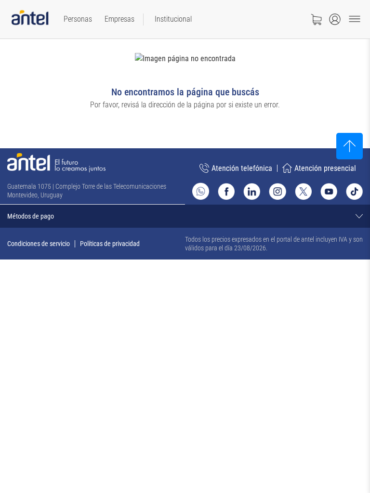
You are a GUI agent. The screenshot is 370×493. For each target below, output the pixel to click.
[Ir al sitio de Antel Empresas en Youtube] (328, 191)
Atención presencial (325, 168)
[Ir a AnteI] (30, 19)
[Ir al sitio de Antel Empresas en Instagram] (277, 191)
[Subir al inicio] (349, 146)
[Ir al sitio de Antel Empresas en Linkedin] (251, 191)
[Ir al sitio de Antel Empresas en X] (303, 191)
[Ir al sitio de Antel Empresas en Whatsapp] (200, 191)
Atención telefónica (241, 168)
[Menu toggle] (354, 19)
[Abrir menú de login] (335, 19)
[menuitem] (78, 19)
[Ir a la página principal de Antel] (56, 162)
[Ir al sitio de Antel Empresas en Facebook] (226, 191)
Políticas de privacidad (110, 243)
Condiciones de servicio (38, 243)
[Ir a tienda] (316, 19)
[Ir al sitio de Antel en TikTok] (354, 191)
